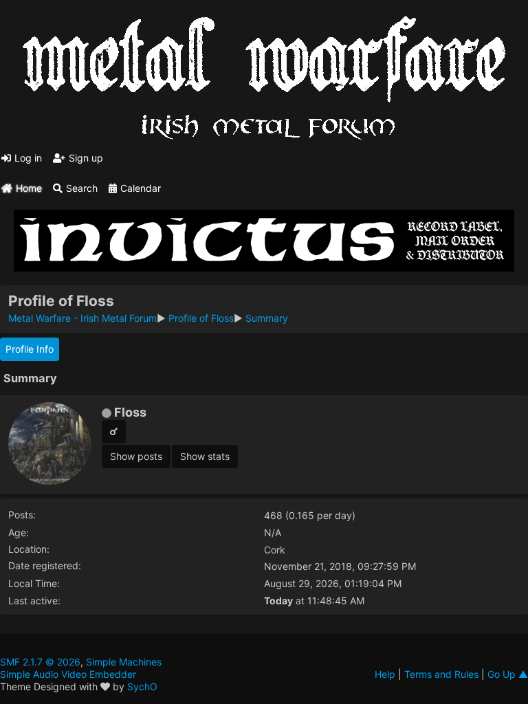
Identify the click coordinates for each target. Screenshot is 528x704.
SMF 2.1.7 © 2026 (40, 662)
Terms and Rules (441, 674)
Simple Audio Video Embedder (68, 674)
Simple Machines (124, 662)
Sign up (86, 158)
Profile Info (30, 349)
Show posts (136, 456)
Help (385, 674)
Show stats (205, 456)
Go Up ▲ (507, 674)
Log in (28, 158)
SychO (142, 686)
